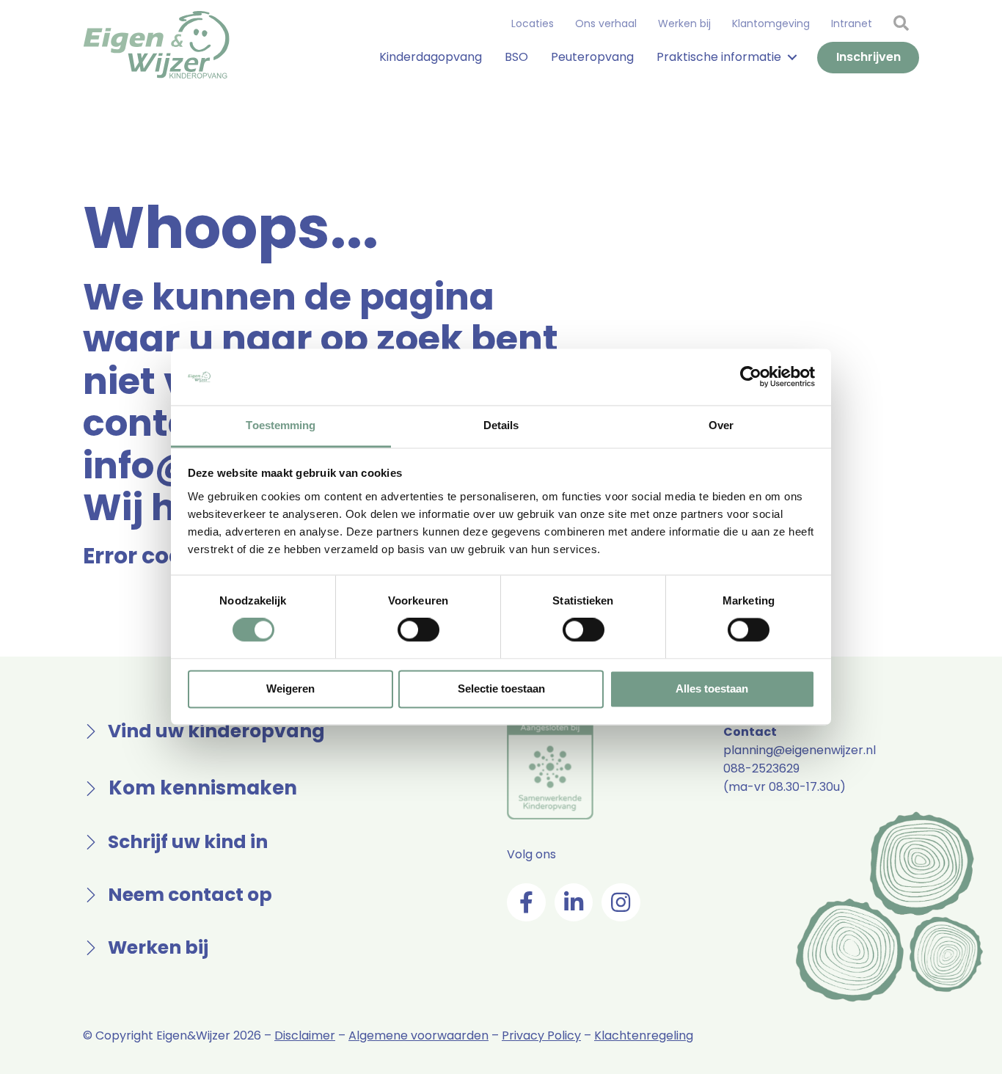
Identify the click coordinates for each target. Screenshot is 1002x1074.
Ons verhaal (606, 23)
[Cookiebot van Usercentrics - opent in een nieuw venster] (751, 377)
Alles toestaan (712, 688)
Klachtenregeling (643, 1035)
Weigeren (290, 688)
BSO (516, 56)
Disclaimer (304, 1035)
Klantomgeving (771, 23)
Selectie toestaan (501, 688)
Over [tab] (721, 425)
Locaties (532, 23)
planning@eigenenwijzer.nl (799, 750)
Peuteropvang (592, 56)
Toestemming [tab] (280, 425)
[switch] (418, 630)
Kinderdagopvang (430, 56)
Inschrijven (868, 56)
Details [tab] (501, 425)
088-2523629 (761, 768)
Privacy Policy (541, 1035)
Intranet (851, 23)
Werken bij (684, 23)
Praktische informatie (719, 56)
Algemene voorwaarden (418, 1035)
